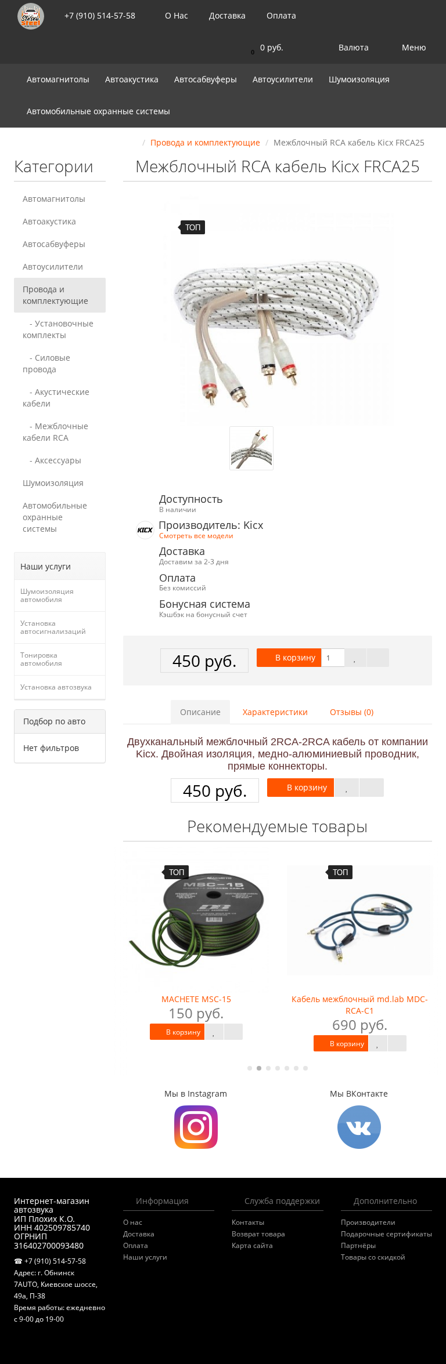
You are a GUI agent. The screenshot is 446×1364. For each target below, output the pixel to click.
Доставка (226, 15)
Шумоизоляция (360, 79)
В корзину (294, 657)
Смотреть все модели (196, 535)
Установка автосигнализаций (53, 627)
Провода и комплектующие (55, 295)
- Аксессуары (52, 460)
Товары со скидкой (373, 1257)
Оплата (280, 15)
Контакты (248, 1222)
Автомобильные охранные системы (99, 111)
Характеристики (275, 711)
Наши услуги (145, 1257)
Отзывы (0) (351, 711)
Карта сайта (252, 1245)
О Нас (175, 15)
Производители (368, 1222)
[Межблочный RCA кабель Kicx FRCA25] (278, 310)
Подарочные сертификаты (386, 1234)
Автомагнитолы (59, 79)
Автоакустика (133, 79)
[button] (264, 48)
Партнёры (358, 1245)
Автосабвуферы (206, 79)
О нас (132, 1222)
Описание (200, 711)
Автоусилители (284, 79)
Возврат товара (258, 1234)
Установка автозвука (56, 687)
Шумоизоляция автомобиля (47, 595)
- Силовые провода (46, 363)
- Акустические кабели (56, 397)
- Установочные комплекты (58, 329)
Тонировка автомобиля (41, 659)
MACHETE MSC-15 (196, 998)
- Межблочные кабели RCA (55, 431)
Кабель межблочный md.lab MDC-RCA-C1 (360, 1004)
